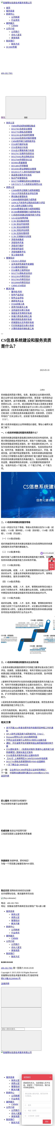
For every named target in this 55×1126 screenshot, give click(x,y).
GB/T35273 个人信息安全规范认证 (26, 184)
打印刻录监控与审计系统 (22, 325)
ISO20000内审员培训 (20, 282)
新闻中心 (10, 927)
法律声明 (5, 984)
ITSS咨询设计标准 (19, 147)
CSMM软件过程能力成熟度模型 (25, 190)
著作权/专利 (16, 292)
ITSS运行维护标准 (19, 144)
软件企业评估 (17, 298)
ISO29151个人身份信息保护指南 (25, 172)
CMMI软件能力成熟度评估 (23, 141)
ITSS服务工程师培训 (20, 270)
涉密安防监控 (17, 249)
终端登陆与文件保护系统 (22, 322)
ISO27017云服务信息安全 (22, 153)
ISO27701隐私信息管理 (21, 132)
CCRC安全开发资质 (20, 224)
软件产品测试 (17, 295)
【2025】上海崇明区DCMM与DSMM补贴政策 (27, 758)
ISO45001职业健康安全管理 (23, 169)
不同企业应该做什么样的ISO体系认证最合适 (26, 740)
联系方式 (15, 44)
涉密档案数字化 (18, 252)
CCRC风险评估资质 (20, 230)
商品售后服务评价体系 (21, 175)
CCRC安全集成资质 (20, 221)
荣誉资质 (15, 38)
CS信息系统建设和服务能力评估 (25, 215)
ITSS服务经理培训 (19, 267)
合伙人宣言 (16, 35)
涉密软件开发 (17, 243)
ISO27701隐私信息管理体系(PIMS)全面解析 (25, 761)
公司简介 (15, 32)
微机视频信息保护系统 (21, 319)
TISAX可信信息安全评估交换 (24, 193)
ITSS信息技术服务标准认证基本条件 (22, 755)
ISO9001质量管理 (19, 163)
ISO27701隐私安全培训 (21, 273)
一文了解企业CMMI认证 (17, 765)
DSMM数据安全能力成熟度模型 (25, 209)
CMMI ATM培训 (18, 286)
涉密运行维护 (17, 246)
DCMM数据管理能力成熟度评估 (25, 212)
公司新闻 (15, 17)
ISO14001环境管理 (19, 166)
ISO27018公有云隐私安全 (22, 157)
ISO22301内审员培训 (20, 276)
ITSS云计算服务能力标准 (22, 150)
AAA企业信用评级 (19, 218)
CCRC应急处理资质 (20, 233)
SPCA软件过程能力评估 (22, 206)
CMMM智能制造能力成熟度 (23, 200)
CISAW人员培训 (18, 261)
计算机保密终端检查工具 (22, 329)
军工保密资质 (17, 255)
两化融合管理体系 (19, 196)
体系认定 (10, 123)
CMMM (14, 26)
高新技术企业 (17, 301)
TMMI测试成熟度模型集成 (23, 126)
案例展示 (10, 936)
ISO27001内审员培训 (20, 279)
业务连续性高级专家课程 (22, 264)
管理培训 (10, 258)
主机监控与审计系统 (20, 310)
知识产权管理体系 (19, 178)
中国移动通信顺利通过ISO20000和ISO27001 (29, 773)
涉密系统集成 (17, 239)
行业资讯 (15, 20)
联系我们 (10, 953)
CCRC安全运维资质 (20, 227)
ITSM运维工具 (17, 304)
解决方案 (10, 289)
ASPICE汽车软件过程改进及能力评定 (28, 203)
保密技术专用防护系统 (21, 313)
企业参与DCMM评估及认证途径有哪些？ (28, 770)
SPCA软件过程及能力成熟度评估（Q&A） (25, 734)
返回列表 (5, 776)
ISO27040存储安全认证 (21, 160)
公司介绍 (10, 941)
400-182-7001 (7, 968)
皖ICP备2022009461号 (11, 978)
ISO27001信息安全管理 (21, 129)
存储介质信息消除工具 (21, 316)
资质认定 (10, 187)
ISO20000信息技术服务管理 (23, 138)
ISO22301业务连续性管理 (22, 135)
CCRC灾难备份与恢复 (21, 236)
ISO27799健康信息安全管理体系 (25, 181)
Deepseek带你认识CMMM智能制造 (21, 737)
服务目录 (10, 911)
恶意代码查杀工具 (19, 307)
